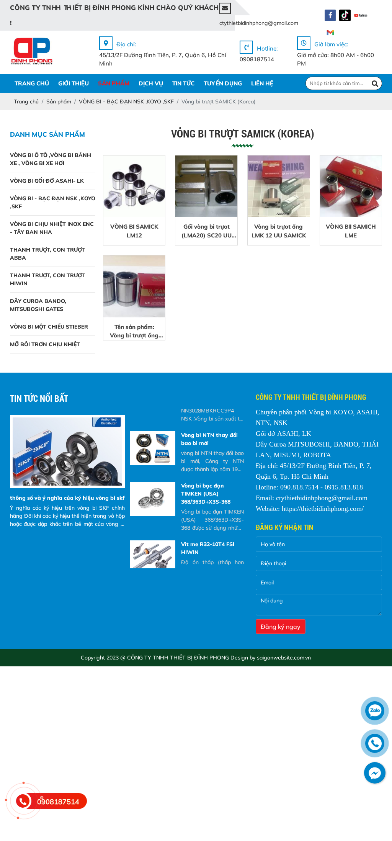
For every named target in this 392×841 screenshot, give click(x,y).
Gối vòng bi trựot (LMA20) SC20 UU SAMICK (206, 231)
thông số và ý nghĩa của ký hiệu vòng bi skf (67, 497)
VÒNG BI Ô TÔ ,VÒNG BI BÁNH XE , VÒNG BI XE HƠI (50, 159)
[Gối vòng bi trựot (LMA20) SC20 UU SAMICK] (206, 186)
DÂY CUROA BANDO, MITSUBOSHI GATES (38, 305)
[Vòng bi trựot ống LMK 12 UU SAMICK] (279, 186)
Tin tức (183, 83)
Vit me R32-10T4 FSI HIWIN (207, 548)
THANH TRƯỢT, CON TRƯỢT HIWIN (47, 279)
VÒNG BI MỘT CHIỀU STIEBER (49, 326)
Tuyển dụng (223, 83)
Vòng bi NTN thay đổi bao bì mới (209, 439)
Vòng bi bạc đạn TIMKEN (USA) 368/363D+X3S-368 (205, 493)
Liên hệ (262, 83)
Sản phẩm (113, 83)
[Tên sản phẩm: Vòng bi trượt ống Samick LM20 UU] (134, 286)
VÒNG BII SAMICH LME (351, 231)
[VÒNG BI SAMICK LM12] (134, 186)
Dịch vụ (151, 83)
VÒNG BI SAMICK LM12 (134, 231)
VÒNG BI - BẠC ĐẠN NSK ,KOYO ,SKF (52, 202)
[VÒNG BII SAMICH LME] (351, 186)
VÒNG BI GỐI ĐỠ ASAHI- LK (47, 180)
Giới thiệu (73, 83)
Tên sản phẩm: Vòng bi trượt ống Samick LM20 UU (134, 331)
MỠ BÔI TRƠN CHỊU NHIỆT (45, 344)
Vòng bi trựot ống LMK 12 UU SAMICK (279, 231)
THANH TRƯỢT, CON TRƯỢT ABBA (47, 253)
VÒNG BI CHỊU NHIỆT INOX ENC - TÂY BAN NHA (52, 228)
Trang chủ (32, 83)
